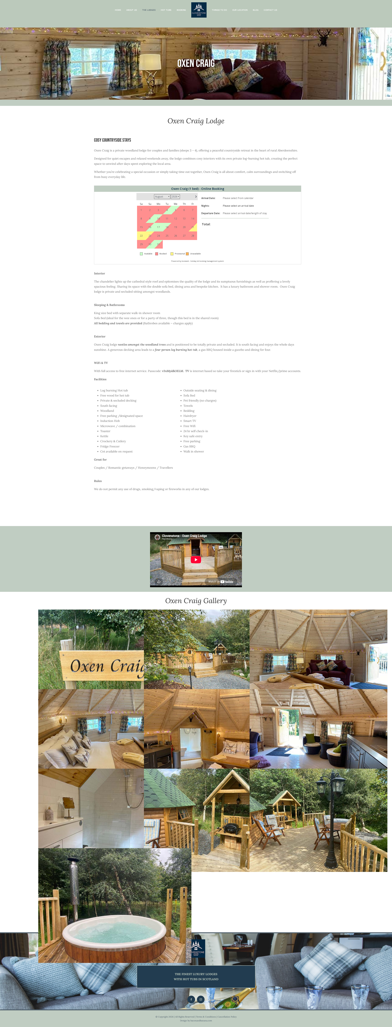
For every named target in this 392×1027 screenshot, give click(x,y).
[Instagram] (201, 999)
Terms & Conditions (206, 1016)
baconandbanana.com (201, 1020)
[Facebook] (191, 999)
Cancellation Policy (227, 1016)
